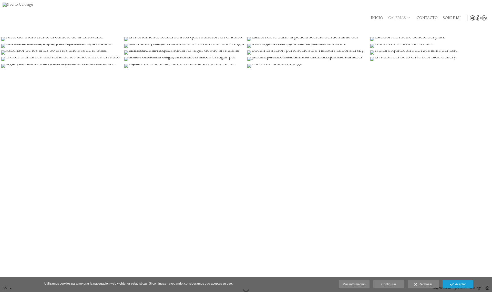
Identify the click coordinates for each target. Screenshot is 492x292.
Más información (354, 284)
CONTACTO (427, 18)
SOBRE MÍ (452, 18)
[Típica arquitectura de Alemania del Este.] (430, 52)
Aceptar (460, 284)
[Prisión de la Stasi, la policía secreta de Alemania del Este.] (307, 39)
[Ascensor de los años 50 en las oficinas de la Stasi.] (61, 52)
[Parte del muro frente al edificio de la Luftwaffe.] (61, 39)
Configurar (388, 284)
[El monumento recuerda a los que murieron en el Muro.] (184, 39)
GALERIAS (397, 18)
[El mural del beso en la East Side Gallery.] (430, 59)
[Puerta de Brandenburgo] (307, 66)
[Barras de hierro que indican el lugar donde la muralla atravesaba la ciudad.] (184, 52)
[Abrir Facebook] (478, 17)
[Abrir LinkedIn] (484, 17)
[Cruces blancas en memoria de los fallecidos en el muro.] (61, 59)
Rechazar (424, 284)
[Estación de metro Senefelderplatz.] (430, 39)
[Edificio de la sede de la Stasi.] (430, 46)
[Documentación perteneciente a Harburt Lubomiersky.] (307, 52)
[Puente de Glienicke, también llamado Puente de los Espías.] (184, 66)
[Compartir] (472, 17)
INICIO (377, 18)
